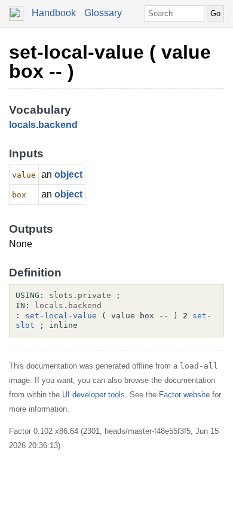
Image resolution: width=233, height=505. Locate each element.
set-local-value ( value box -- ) (110, 61)
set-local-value (61, 315)
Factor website (184, 394)
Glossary (103, 13)
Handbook (54, 13)
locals (22, 125)
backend (58, 125)
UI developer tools (93, 394)
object (68, 174)
